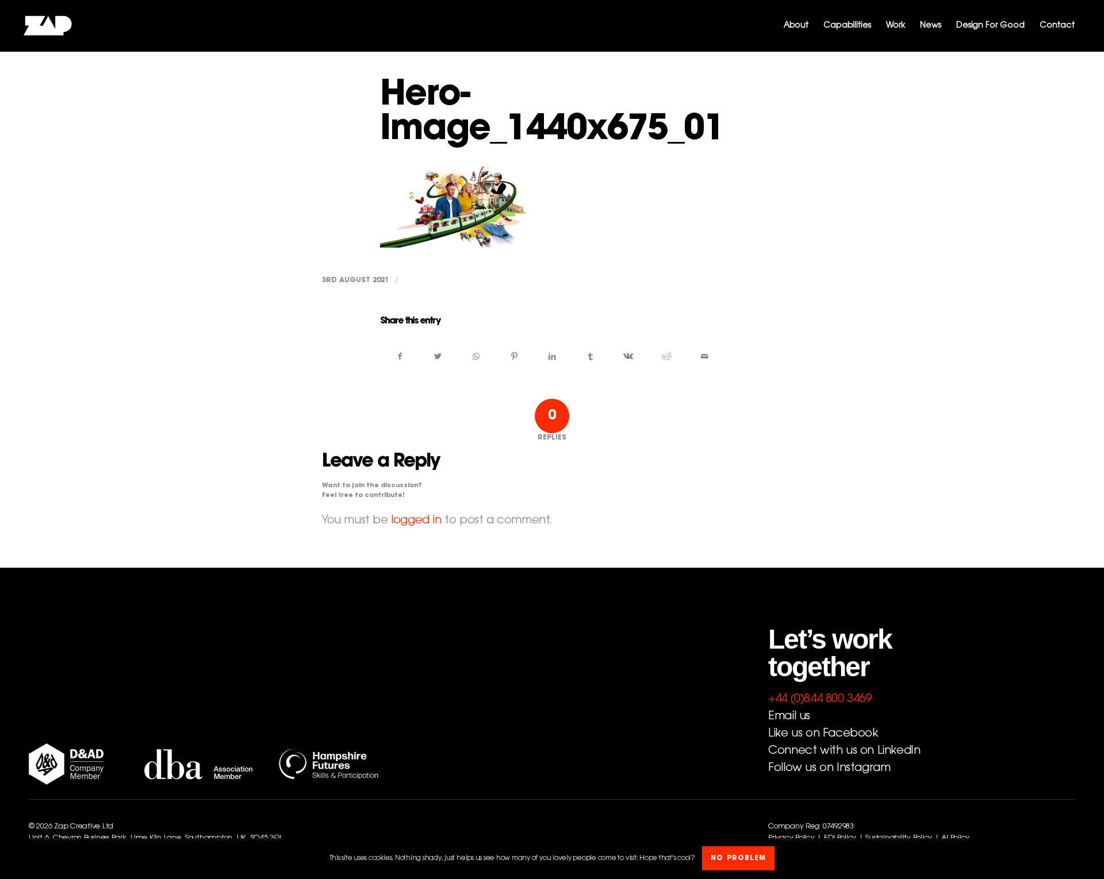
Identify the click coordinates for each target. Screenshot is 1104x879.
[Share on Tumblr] (590, 357)
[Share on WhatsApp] (475, 357)
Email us (789, 716)
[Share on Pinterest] (514, 357)
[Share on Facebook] (400, 357)
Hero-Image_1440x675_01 (552, 113)
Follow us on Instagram (829, 768)
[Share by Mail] (704, 357)
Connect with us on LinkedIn (844, 751)
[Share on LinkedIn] (552, 357)
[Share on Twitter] (438, 357)
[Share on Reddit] (666, 357)
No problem (738, 858)
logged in (416, 520)
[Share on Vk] (628, 357)
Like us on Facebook (822, 733)
